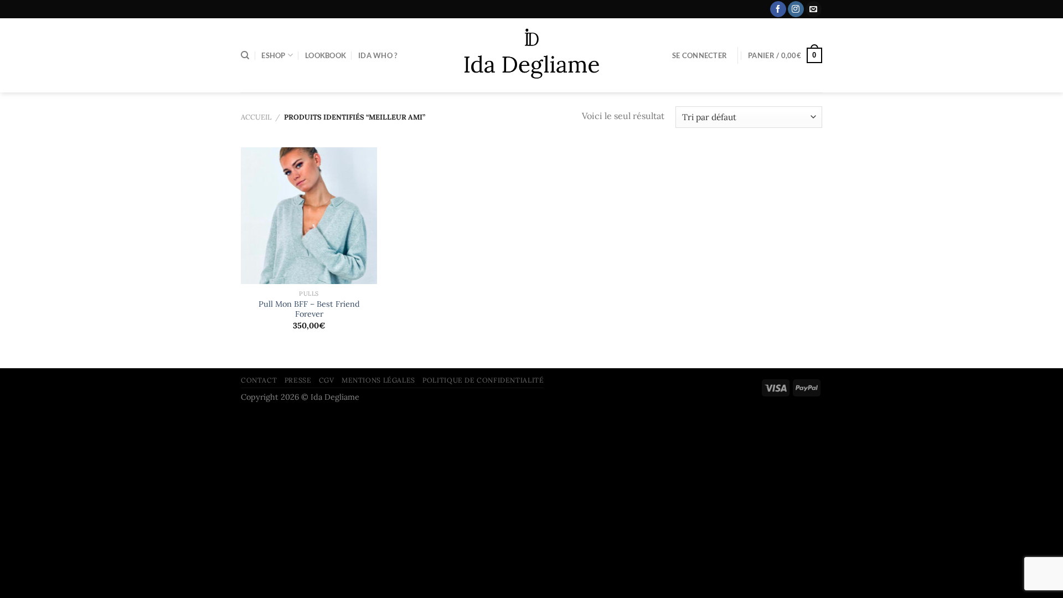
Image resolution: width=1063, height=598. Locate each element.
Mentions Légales (378, 380)
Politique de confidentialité (483, 380)
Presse (298, 380)
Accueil (256, 117)
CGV (326, 380)
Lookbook (325, 55)
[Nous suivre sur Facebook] (778, 9)
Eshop (273, 55)
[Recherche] (245, 55)
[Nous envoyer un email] (814, 9)
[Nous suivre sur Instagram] (796, 9)
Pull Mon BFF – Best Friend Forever (309, 309)
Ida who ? (377, 55)
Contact (259, 380)
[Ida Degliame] (532, 55)
